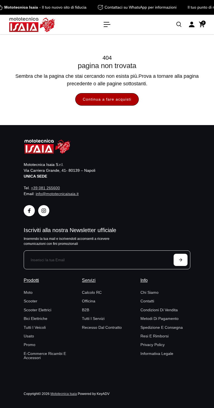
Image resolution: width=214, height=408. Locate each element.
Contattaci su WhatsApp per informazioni (142, 7)
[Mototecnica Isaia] (43, 24)
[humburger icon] (107, 24)
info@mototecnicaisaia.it (57, 193)
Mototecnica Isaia (63, 393)
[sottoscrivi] (180, 259)
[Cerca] (179, 24)
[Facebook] (29, 210)
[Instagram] (43, 210)
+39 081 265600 (45, 188)
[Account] (192, 24)
